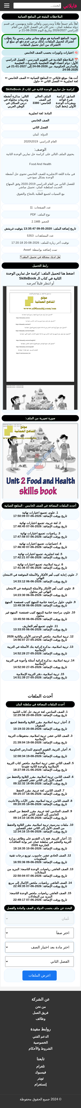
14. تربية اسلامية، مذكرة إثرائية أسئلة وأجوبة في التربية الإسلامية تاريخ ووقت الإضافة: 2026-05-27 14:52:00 (40, 664)
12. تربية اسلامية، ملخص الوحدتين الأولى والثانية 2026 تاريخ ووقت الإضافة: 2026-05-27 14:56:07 (40, 638)
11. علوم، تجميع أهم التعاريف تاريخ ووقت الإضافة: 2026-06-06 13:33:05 (40, 627)
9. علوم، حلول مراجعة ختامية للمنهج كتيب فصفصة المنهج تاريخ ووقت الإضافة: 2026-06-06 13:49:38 (40, 603)
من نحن (40, 1006)
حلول (36, 81)
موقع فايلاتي (60, 77)
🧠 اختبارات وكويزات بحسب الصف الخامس (51, 52)
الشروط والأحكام (40, 1048)
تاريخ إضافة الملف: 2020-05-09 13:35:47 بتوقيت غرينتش (40, 228)
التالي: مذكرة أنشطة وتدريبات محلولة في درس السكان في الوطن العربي (16, 101)
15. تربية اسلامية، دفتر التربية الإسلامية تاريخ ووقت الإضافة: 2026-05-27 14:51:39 (40, 675)
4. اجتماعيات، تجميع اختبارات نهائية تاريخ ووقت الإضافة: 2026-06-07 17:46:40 (40, 545)
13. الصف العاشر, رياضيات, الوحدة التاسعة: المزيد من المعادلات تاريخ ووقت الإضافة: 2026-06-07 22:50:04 (40, 872)
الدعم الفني (41, 1036)
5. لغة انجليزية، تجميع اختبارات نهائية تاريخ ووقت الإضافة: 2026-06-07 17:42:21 (40, 555)
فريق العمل (40, 1012)
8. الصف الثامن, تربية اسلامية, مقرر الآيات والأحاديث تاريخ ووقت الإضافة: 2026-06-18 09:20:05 (40, 802)
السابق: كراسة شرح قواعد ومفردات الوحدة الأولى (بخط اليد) (66, 101)
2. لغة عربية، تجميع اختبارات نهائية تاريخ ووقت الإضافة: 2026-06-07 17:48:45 (40, 524)
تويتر (40, 1078)
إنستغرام (40, 1084)
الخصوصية (40, 1042)
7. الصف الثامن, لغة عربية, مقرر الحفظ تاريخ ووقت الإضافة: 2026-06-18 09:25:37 (40, 792)
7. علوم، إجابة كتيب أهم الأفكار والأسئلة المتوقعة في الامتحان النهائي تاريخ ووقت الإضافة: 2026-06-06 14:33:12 (40, 578)
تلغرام (40, 1066)
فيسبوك (40, 1072)
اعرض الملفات (39, 975)
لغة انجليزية (71, 81)
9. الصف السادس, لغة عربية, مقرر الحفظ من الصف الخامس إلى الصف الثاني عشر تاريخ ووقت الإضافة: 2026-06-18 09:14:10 (40, 814)
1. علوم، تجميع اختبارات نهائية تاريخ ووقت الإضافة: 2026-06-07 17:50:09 (40, 514)
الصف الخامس (17, 77)
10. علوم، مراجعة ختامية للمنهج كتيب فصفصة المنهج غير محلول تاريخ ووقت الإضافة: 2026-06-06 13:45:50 (40, 616)
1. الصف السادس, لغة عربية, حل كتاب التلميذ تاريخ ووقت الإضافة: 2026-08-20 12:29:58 (40, 713)
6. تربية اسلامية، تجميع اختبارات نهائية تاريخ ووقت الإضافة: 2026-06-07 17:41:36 (40, 566)
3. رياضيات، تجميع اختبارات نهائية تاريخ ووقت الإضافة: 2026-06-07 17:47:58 (40, 535)
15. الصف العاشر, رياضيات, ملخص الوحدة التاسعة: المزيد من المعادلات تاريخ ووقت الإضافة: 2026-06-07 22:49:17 (40, 896)
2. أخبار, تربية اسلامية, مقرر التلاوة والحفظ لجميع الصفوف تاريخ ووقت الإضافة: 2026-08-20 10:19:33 (40, 725)
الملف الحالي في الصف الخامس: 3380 (42, 100)
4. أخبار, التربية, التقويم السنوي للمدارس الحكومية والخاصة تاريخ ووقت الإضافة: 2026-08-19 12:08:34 (40, 753)
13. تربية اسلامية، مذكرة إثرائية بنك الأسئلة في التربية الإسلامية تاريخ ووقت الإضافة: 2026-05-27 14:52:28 (40, 650)
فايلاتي (70, 5)
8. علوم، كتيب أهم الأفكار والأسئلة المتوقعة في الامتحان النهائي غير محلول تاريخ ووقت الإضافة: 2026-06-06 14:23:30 (40, 592)
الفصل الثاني (51, 81)
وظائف (40, 1018)
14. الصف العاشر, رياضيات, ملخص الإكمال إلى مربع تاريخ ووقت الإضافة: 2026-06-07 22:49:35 (40, 884)
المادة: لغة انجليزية (40, 113)
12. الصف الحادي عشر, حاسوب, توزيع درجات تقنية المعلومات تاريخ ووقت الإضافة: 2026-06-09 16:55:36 (40, 859)
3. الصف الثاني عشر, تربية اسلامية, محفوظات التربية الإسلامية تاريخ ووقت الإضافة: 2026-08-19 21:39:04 (40, 739)
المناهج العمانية (39, 77)
